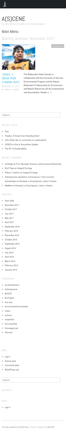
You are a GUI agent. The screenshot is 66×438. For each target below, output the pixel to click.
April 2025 (9, 200)
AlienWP (50, 427)
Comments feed (12, 365)
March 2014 (10, 261)
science (8, 315)
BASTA (8, 293)
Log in (7, 356)
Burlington (9, 297)
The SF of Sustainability (16, 148)
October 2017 (11, 209)
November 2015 (12, 235)
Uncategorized (58, 46)
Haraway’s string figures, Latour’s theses (37, 181)
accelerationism (12, 284)
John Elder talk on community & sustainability (25, 139)
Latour (7, 310)
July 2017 (9, 213)
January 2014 (11, 269)
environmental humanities (16, 306)
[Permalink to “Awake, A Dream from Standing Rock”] (18, 58)
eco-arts (8, 302)
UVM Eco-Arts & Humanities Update (21, 144)
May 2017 (9, 217)
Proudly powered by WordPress (15, 427)
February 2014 (11, 265)
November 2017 (12, 204)
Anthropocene (11, 289)
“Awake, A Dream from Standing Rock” (11, 78)
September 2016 (12, 226)
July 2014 (9, 252)
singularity (9, 319)
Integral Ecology (24, 168)
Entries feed (10, 360)
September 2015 (12, 243)
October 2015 (11, 239)
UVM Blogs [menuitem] (5, 4)
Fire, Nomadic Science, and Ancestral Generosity (38, 163)
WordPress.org (12, 369)
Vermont (8, 332)
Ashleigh (9, 163)
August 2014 (10, 248)
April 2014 (9, 256)
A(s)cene (13, 19)
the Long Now (11, 323)
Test (7, 131)
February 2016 (11, 230)
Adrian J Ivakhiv (12, 89)
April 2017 (9, 222)
